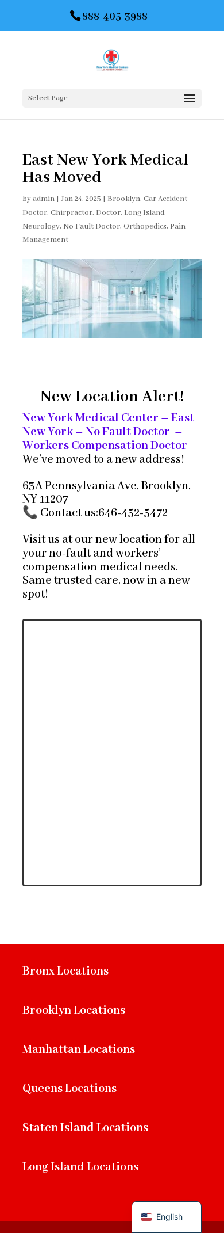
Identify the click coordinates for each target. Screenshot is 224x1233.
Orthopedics (145, 226)
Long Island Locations (80, 1167)
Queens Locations (69, 1089)
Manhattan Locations (78, 1049)
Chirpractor (71, 213)
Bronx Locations (65, 971)
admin (44, 199)
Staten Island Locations (85, 1128)
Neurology (41, 226)
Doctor (108, 213)
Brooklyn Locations (73, 1010)
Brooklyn (123, 199)
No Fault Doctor (91, 226)
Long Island (144, 213)
